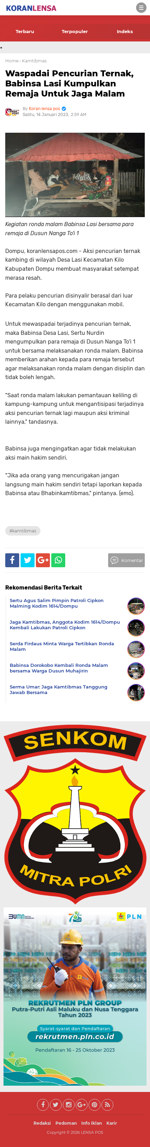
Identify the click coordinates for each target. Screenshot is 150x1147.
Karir (111, 1123)
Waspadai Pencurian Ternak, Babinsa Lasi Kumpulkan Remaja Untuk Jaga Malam (69, 83)
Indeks (125, 31)
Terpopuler (75, 31)
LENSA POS (92, 1132)
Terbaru (25, 31)
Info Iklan (91, 1123)
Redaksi (42, 1123)
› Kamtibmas (33, 60)
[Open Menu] (141, 7)
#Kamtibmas (22, 530)
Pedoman (66, 1123)
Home (11, 60)
